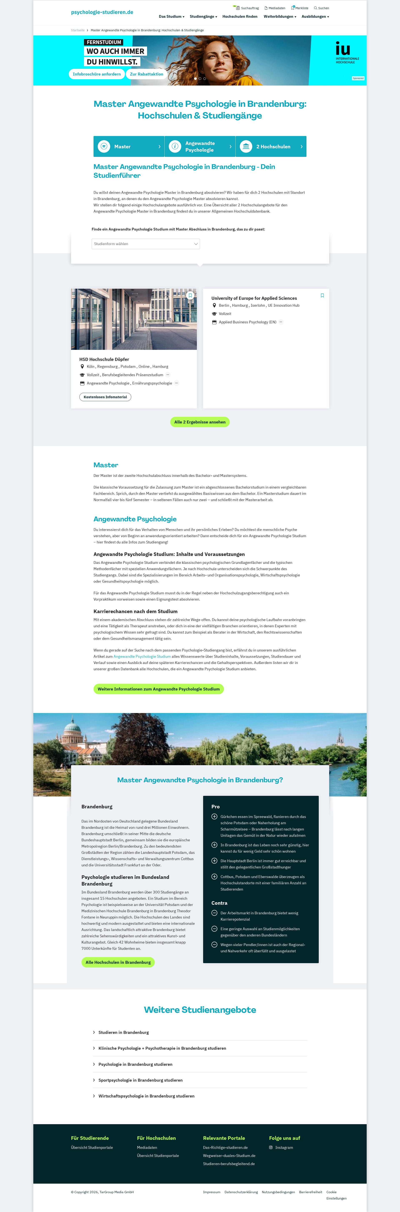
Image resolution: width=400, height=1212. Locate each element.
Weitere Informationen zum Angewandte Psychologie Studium (159, 689)
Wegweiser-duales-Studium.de (229, 1155)
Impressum (211, 1192)
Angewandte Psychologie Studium (142, 656)
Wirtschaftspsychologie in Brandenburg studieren (146, 1096)
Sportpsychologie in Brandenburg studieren (140, 1080)
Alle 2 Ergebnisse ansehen (200, 422)
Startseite (78, 30)
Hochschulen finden (240, 16)
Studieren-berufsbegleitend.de (229, 1163)
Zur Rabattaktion (146, 74)
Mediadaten (147, 1147)
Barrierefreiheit (310, 1192)
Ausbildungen (314, 16)
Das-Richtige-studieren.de (225, 1147)
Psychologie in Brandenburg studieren (135, 1064)
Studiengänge (202, 16)
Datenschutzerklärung (241, 1192)
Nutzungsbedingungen (278, 1192)
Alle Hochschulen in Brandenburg (118, 962)
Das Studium (170, 16)
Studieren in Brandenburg (124, 1032)
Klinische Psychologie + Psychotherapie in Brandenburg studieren (162, 1048)
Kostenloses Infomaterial (105, 397)
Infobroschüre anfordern (97, 74)
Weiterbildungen (278, 16)
